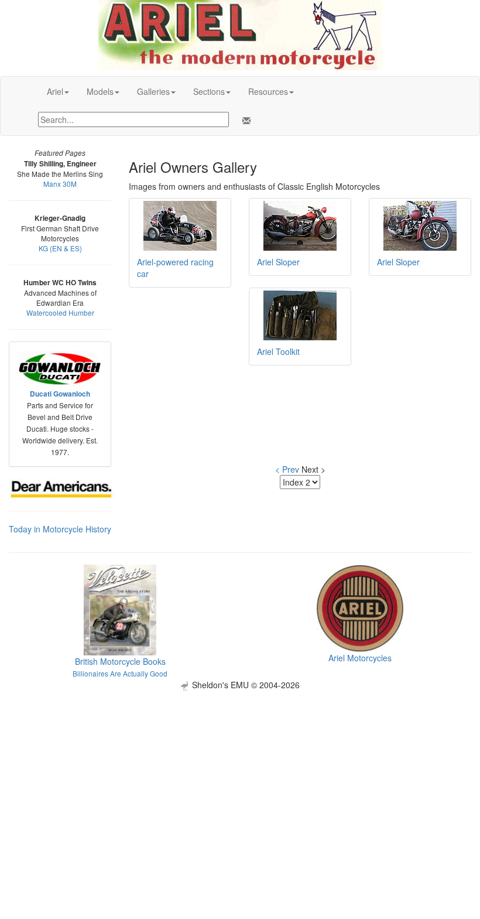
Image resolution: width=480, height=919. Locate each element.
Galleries (153, 91)
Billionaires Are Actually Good (120, 673)
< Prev (287, 469)
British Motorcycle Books (120, 661)
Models (100, 91)
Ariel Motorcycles (360, 658)
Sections (209, 91)
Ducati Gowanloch (60, 394)
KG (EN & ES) (60, 248)
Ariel (55, 91)
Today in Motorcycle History (60, 529)
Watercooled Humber (60, 312)
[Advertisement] (240, 773)
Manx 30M (60, 184)
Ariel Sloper (278, 262)
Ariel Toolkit (278, 351)
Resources (268, 91)
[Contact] (244, 120)
